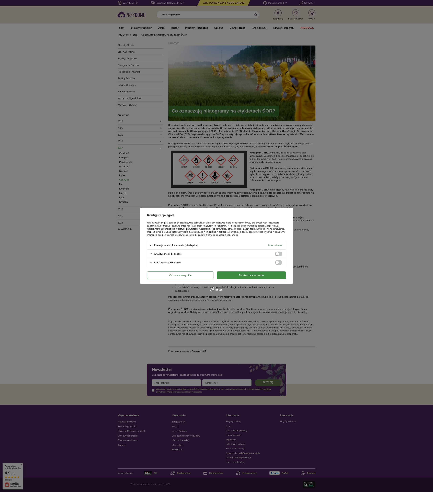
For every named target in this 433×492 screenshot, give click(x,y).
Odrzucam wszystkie (180, 275)
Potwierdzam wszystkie (251, 275)
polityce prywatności (188, 229)
